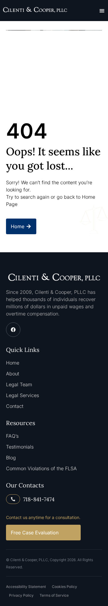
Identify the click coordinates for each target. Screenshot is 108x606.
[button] (102, 10)
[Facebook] (13, 329)
